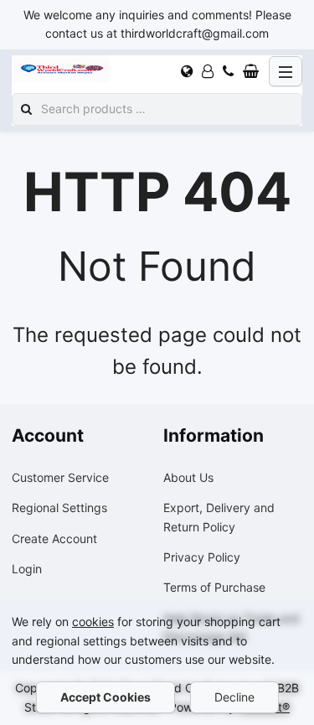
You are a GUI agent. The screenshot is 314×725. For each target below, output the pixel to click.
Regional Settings (59, 507)
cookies (93, 621)
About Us (188, 477)
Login (27, 569)
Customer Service (60, 477)
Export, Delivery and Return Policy (219, 516)
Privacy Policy (201, 557)
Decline (234, 697)
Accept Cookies (105, 697)
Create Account (54, 538)
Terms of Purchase (214, 587)
